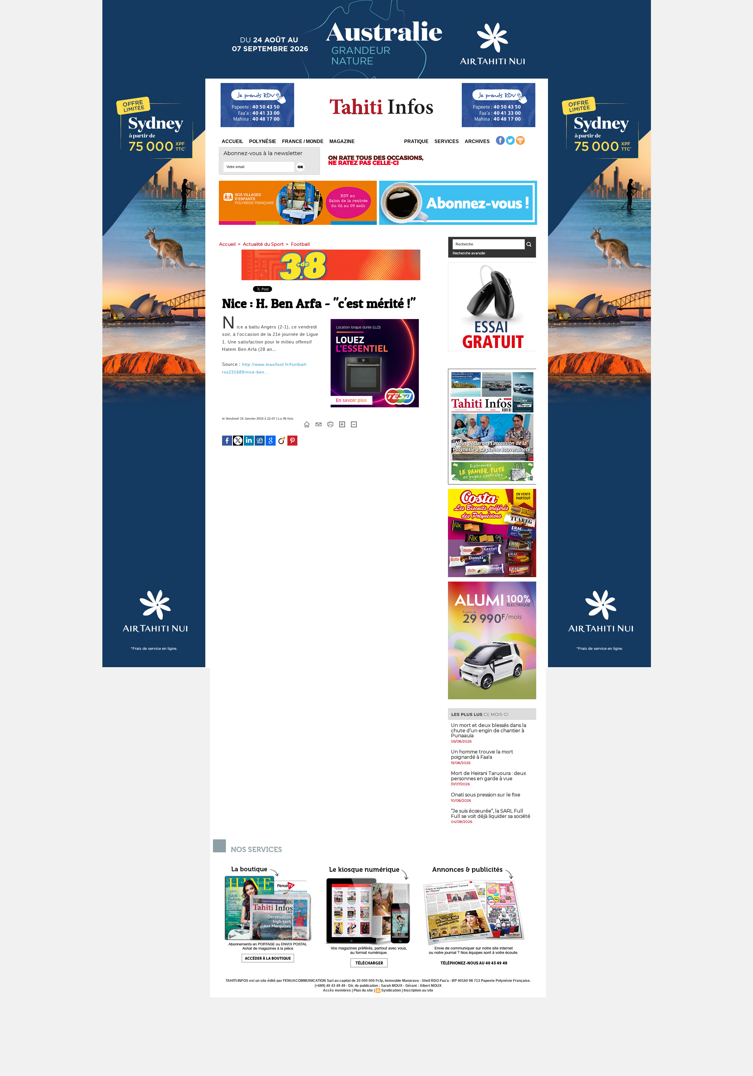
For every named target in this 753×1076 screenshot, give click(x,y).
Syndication (391, 990)
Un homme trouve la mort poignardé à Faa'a (482, 754)
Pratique (416, 141)
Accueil (232, 141)
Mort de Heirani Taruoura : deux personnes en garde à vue (488, 776)
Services (446, 141)
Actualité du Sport (263, 244)
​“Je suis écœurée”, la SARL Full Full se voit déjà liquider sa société (490, 813)
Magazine (342, 141)
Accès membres (337, 990)
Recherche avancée (469, 253)
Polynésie (262, 141)
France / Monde (303, 141)
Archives (477, 141)
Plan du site (363, 990)
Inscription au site (418, 990)
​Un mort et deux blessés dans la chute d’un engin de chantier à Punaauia (488, 730)
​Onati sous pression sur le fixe (485, 795)
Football (300, 244)
